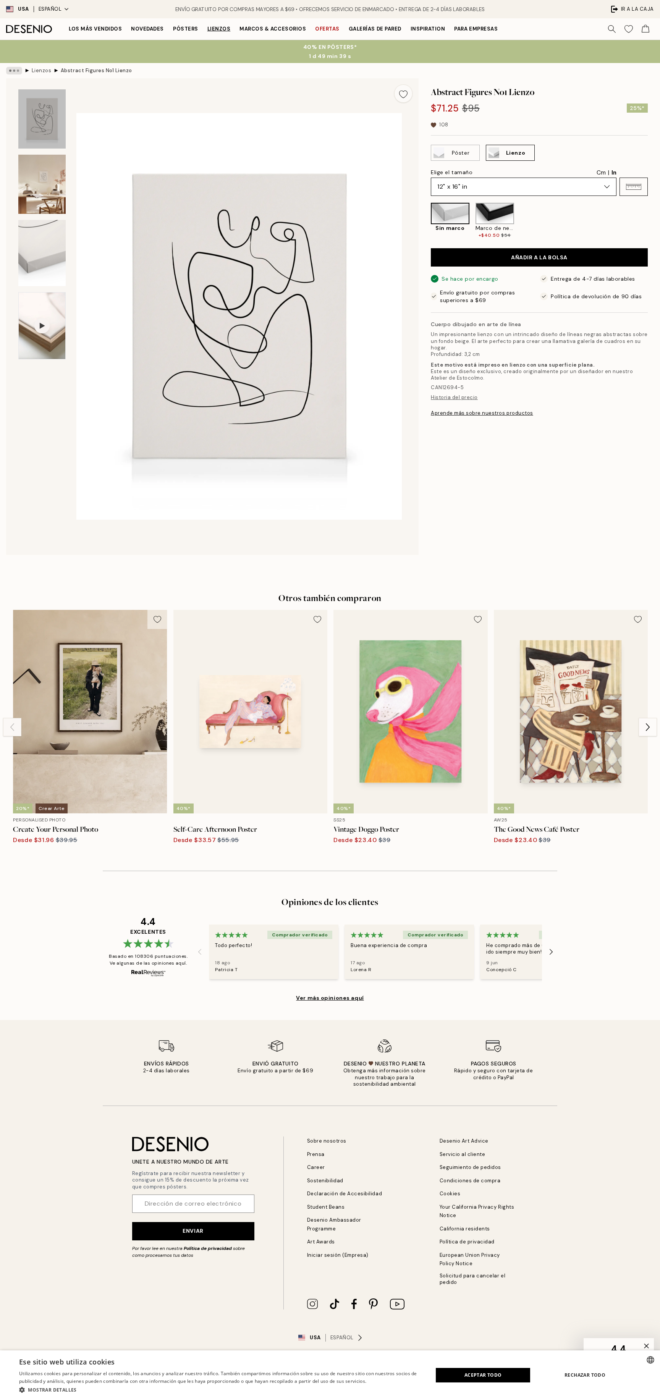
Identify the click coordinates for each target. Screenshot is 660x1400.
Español (50, 9)
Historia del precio (454, 397)
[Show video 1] (42, 325)
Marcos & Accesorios (272, 29)
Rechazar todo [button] (585, 1375)
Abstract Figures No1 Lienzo (96, 70)
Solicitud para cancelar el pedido (473, 1278)
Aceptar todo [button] (483, 1375)
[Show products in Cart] (645, 29)
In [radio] (613, 172)
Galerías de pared (375, 29)
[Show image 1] (42, 119)
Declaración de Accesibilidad (344, 1193)
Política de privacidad (208, 1248)
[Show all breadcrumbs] (14, 70)
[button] (634, 187)
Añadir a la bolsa (539, 257)
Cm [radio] (601, 172)
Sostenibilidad (325, 1180)
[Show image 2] (42, 184)
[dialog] (330, 1375)
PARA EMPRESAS (476, 29)
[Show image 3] (42, 253)
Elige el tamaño (451, 172)
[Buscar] (611, 29)
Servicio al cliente (462, 1154)
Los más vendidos (95, 29)
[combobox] (650, 1360)
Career (316, 1167)
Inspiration (428, 29)
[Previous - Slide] (425, 220)
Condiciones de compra (470, 1180)
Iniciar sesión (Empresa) (338, 1255)
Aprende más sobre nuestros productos (482, 413)
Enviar (193, 1230)
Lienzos (219, 29)
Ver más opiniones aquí (330, 997)
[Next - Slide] (654, 220)
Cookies (450, 1193)
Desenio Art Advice (464, 1141)
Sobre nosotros (326, 1141)
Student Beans (326, 1207)
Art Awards (321, 1241)
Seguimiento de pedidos (470, 1167)
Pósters (185, 29)
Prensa (316, 1154)
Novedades (147, 29)
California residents (465, 1228)
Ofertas (327, 29)
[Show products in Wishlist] (628, 29)
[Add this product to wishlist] (403, 93)
